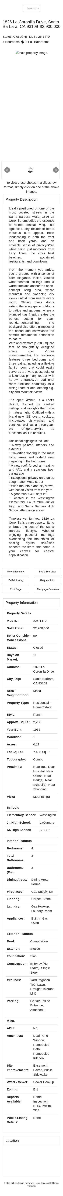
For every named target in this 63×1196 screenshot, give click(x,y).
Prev (7, 170)
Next (56, 170)
